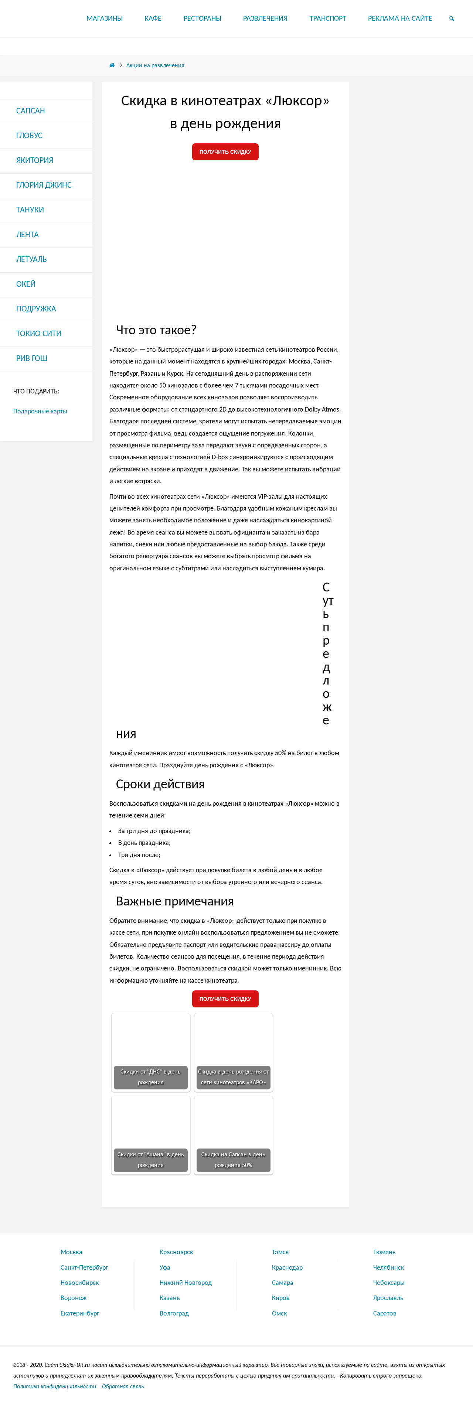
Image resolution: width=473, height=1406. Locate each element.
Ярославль (388, 1298)
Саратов (385, 1313)
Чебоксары (389, 1283)
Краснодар (287, 1268)
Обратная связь (123, 1387)
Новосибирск (80, 1283)
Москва (71, 1252)
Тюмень (384, 1252)
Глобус (29, 136)
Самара (282, 1283)
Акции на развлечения (155, 66)
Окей (25, 284)
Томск (280, 1252)
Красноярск (176, 1252)
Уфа (165, 1268)
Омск (279, 1313)
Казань (170, 1298)
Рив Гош (31, 359)
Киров (281, 1298)
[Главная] (112, 66)
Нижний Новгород (186, 1283)
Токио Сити (38, 334)
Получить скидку (225, 152)
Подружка (36, 309)
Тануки (30, 210)
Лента (27, 235)
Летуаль (31, 260)
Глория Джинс (44, 185)
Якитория (34, 161)
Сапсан (30, 111)
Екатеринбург (80, 1313)
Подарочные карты (40, 411)
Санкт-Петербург (84, 1268)
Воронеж (73, 1298)
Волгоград (174, 1313)
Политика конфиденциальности (54, 1387)
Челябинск (388, 1268)
